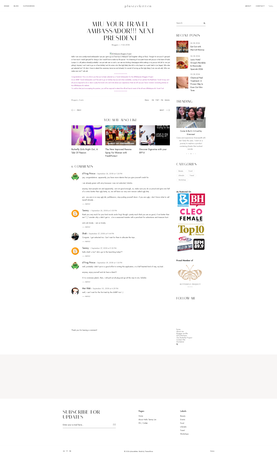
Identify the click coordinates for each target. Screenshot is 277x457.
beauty (181, 171)
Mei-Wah (86, 288)
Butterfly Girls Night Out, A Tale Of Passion (84, 151)
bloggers (115, 45)
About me (180, 331)
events (81, 100)
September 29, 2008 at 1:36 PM (109, 262)
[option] (191, 128)
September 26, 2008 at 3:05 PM (104, 210)
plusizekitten (138, 6)
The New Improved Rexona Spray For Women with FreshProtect (118, 153)
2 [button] (189, 154)
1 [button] (187, 154)
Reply (87, 204)
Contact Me (180, 339)
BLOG (16, 6)
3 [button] (191, 154)
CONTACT (260, 6)
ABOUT (248, 6)
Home (6, 6)
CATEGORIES (29, 6)
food (190, 171)
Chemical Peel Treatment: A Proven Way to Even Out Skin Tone (196, 84)
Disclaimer (180, 342)
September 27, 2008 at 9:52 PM (103, 248)
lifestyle (181, 175)
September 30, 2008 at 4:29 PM (105, 288)
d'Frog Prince (88, 173)
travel (192, 175)
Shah (84, 233)
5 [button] (195, 154)
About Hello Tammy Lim (147, 419)
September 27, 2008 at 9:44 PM (101, 233)
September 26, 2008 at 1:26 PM (109, 173)
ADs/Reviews (181, 335)
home (178, 329)
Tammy (85, 210)
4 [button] (193, 154)
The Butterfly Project (184, 337)
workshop (182, 180)
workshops (184, 434)
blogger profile (182, 333)
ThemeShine (149, 451)
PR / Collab (143, 423)
